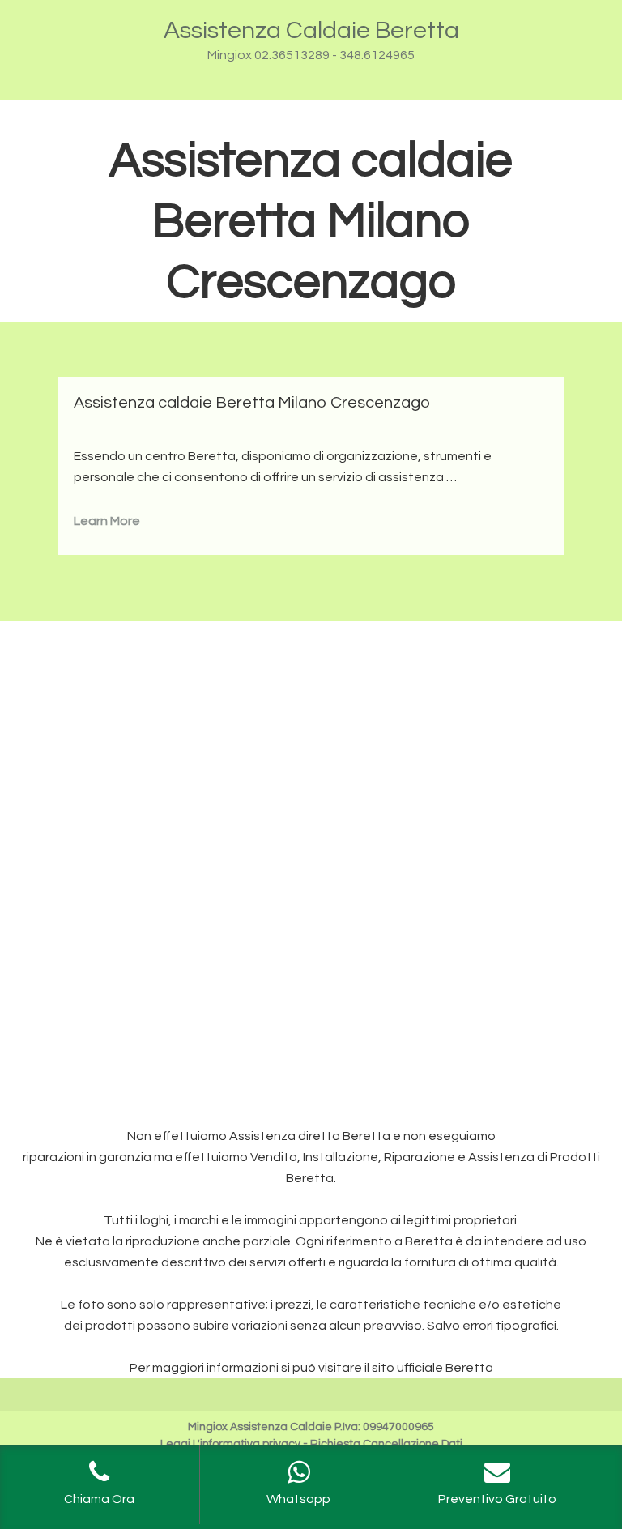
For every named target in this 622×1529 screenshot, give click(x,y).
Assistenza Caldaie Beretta (311, 30)
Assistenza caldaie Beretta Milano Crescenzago (252, 403)
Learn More (107, 521)
